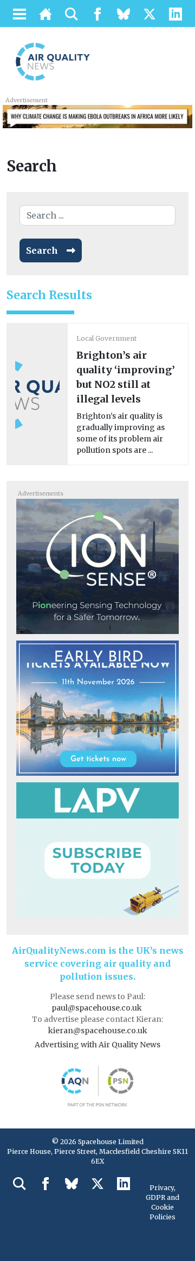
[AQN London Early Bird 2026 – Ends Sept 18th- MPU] (97, 707)
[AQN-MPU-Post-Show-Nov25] (97, 565)
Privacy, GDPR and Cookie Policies (162, 1202)
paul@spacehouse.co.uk (97, 1008)
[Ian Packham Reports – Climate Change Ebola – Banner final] (97, 115)
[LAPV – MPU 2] (97, 848)
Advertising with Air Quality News (97, 1044)
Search (42, 250)
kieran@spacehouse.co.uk (97, 1030)
